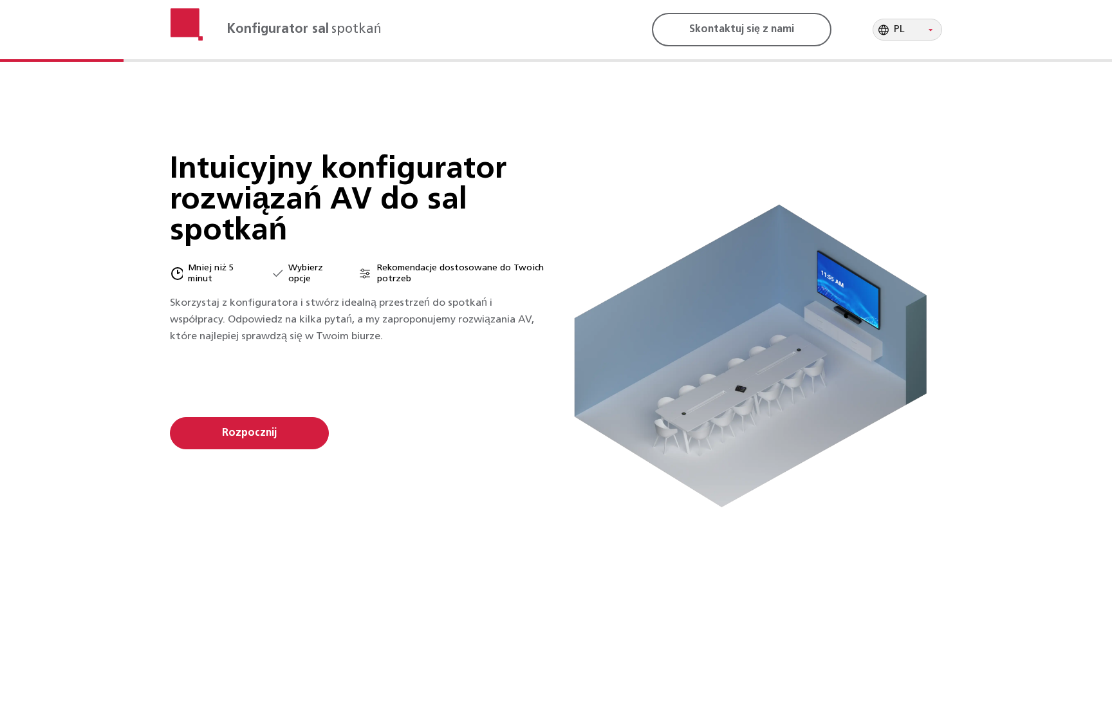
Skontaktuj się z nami (741, 29)
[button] (907, 30)
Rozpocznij (249, 433)
